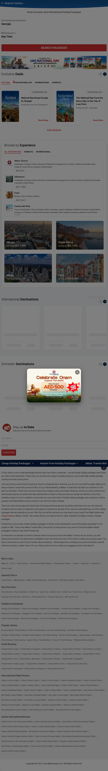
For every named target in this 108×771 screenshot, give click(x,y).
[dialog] (54, 386)
